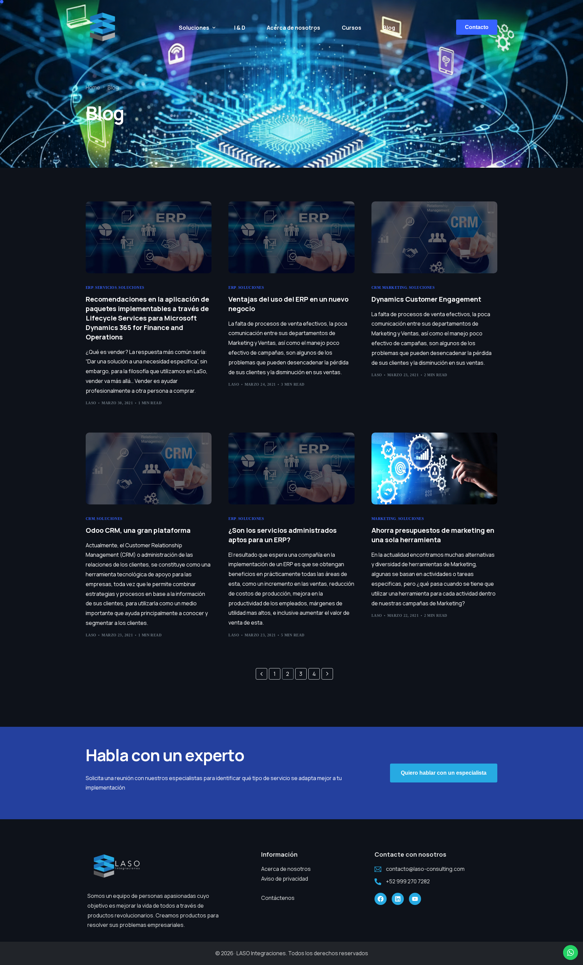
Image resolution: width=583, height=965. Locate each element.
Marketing (394, 288)
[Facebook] (380, 899)
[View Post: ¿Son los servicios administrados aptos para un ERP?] (291, 468)
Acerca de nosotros (286, 869)
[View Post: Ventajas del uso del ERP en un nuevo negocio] (291, 237)
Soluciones (131, 288)
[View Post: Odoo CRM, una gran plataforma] (149, 468)
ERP (89, 288)
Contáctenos (278, 898)
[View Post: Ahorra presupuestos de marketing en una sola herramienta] (434, 468)
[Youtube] (415, 899)
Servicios (106, 288)
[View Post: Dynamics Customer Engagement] (434, 237)
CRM (376, 288)
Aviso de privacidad (284, 878)
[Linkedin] (398, 899)
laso (91, 403)
